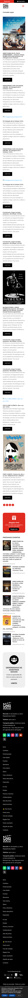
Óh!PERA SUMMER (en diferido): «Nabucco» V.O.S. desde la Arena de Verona (18, 638)
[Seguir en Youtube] (20, 735)
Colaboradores (7, 797)
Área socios (22, 1)
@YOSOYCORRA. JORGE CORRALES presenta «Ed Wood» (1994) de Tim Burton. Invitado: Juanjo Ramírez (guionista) (13, 310)
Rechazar (12, 995)
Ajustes (19, 995)
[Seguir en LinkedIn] (8, 735)
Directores (6, 764)
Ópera (4, 771)
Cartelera (5, 750)
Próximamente (7, 754)
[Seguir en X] (4, 739)
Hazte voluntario (8, 823)
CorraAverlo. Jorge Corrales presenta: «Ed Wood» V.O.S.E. (12, 213)
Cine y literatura (7, 775)
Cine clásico (6, 768)
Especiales (6, 782)
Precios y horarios (8, 794)
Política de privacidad (8, 984)
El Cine (5, 786)
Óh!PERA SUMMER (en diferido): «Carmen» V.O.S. (18, 568)
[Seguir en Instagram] (12, 735)
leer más (7, 79)
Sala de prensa (7, 801)
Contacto (5, 830)
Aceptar (4, 995)
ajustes (19, 992)
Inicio (4, 747)
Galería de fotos (7, 804)
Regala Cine (6, 819)
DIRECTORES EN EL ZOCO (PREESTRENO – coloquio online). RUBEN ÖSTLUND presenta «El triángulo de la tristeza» (13, 56)
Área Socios (7, 809)
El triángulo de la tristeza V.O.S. (13, 121)
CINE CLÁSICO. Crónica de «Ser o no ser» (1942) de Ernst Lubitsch (13, 474)
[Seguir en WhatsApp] (4, 735)
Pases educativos (8, 778)
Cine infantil (6, 757)
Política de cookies (20, 984)
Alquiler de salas (8, 826)
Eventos (5, 761)
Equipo (5, 790)
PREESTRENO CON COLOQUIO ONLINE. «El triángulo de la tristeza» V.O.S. (13, 87)
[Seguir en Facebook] (16, 735)
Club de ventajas (8, 816)
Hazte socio (7, 1)
